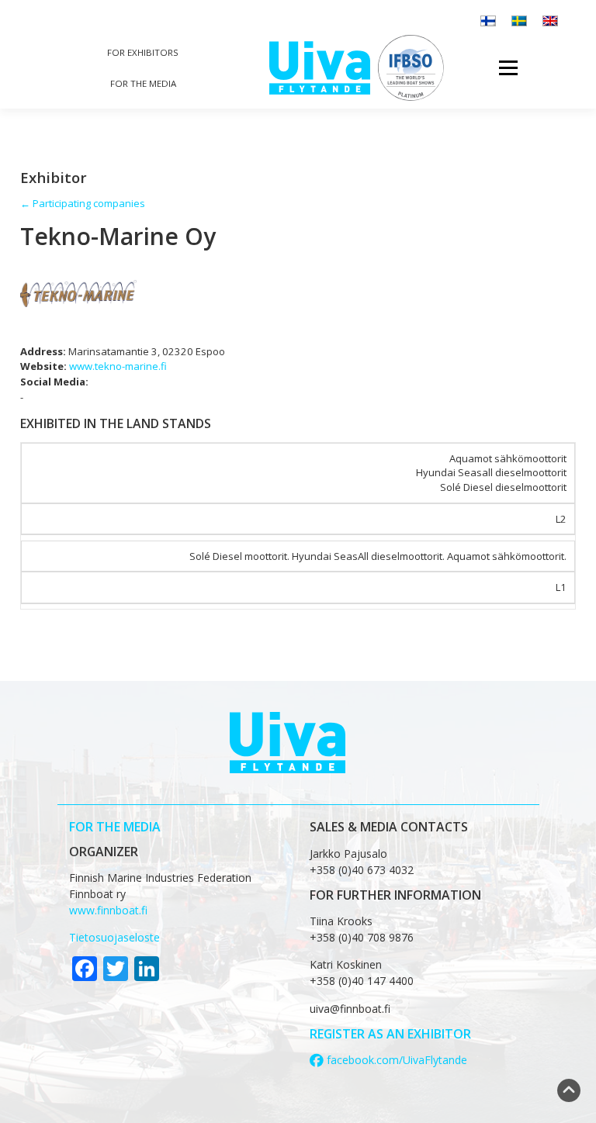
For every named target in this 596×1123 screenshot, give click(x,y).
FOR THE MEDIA (115, 826)
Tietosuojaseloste (114, 937)
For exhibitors (142, 52)
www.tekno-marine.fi (118, 366)
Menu (508, 67)
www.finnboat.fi (108, 910)
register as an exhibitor (390, 1033)
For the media (143, 83)
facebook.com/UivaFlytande (395, 1059)
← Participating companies (82, 203)
